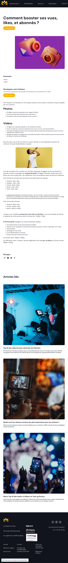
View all (60, 277)
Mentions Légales (8, 548)
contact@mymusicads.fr (56, 527)
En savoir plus (9, 28)
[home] (7, 3)
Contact (19, 544)
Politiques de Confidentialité (21, 548)
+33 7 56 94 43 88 (59, 530)
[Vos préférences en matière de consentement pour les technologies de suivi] (15, 560)
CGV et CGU (39, 548)
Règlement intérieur (38, 552)
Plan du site (6, 551)
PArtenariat (53, 4)
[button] (15, 3)
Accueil (5, 544)
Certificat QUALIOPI (23, 551)
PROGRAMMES (28, 4)
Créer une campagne (38, 545)
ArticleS (41, 4)
